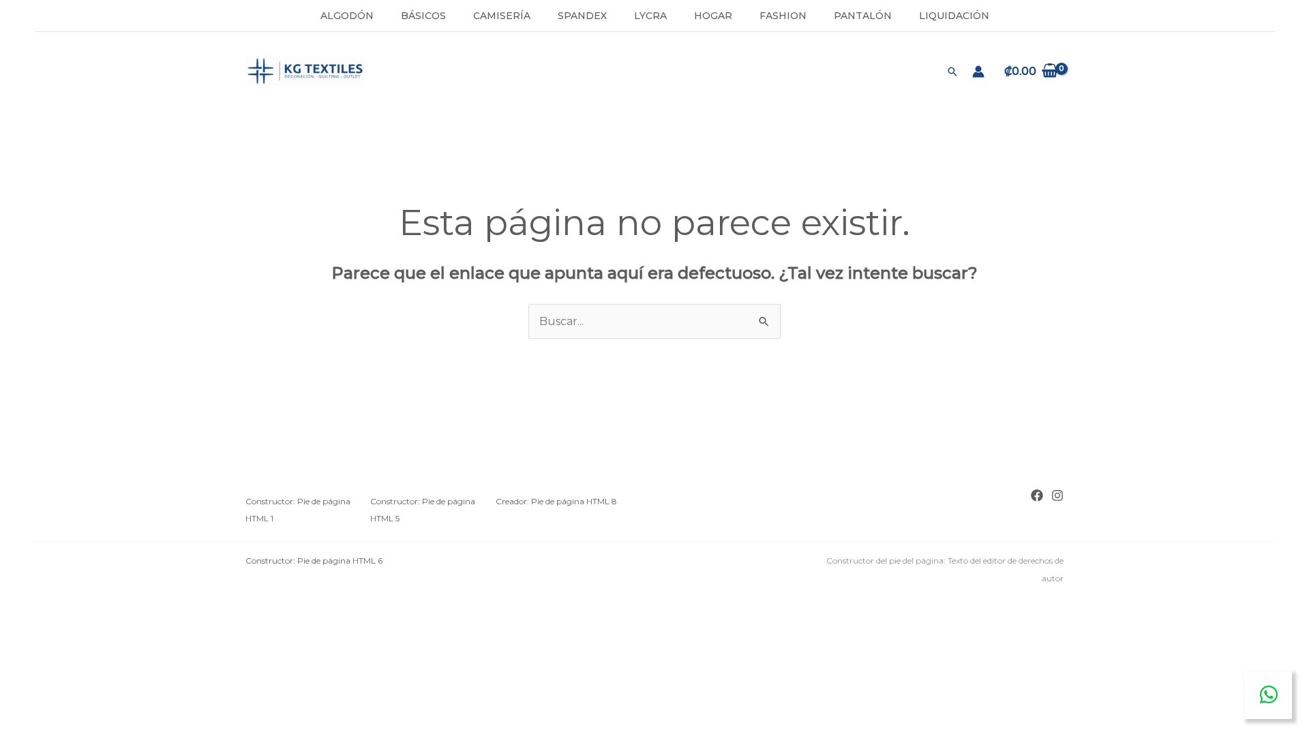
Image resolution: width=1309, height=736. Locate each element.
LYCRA (650, 16)
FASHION (783, 16)
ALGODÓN (347, 16)
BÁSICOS (423, 16)
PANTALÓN (863, 16)
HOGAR (713, 16)
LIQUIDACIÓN (954, 16)
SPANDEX (582, 16)
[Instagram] (1057, 495)
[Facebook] (1037, 495)
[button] (952, 71)
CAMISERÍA (501, 16)
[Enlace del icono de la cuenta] (978, 71)
